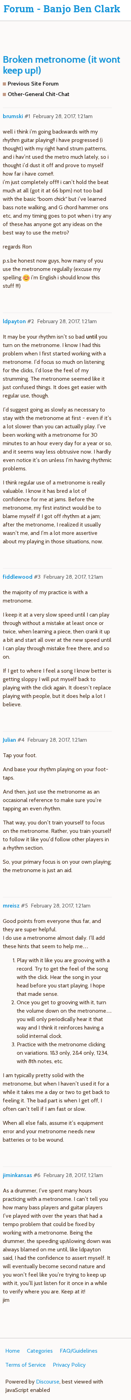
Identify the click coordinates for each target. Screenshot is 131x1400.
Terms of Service (25, 1364)
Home (12, 1350)
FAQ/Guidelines (78, 1350)
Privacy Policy (69, 1364)
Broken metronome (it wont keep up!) (61, 64)
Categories (40, 1350)
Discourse (47, 1381)
